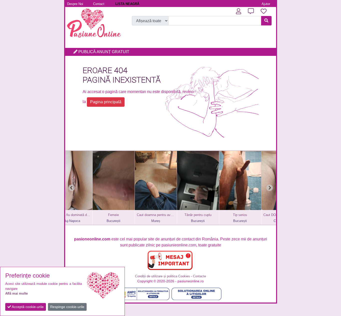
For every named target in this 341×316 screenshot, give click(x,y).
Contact (98, 4)
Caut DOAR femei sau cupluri (257, 215)
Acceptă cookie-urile (27, 307)
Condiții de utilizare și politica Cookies (162, 276)
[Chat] (251, 11)
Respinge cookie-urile (67, 307)
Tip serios (214, 215)
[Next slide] (269, 188)
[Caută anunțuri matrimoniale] (266, 20)
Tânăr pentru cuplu (172, 215)
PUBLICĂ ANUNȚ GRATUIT (103, 52)
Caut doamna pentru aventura (130, 215)
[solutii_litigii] (196, 294)
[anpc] (145, 294)
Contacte (199, 276)
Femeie (87, 215)
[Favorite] (264, 11)
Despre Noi (75, 4)
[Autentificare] (238, 11)
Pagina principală (105, 102)
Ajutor (266, 4)
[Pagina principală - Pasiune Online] (93, 38)
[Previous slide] (71, 188)
